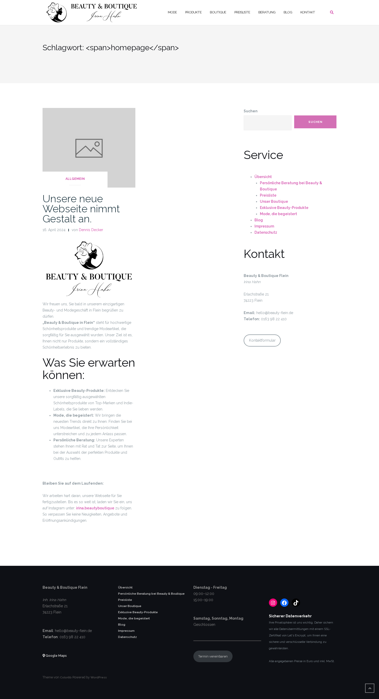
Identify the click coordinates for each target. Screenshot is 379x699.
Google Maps (56, 656)
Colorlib (66, 677)
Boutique (218, 12)
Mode (172, 12)
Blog (288, 12)
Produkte (193, 12)
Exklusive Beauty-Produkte (284, 208)
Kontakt (307, 12)
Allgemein (75, 179)
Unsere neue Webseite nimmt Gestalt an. (81, 208)
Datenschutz (265, 232)
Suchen (251, 111)
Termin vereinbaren (213, 656)
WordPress (98, 677)
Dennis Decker (91, 230)
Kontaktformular (262, 340)
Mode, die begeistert (278, 214)
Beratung (266, 12)
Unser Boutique (274, 201)
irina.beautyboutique (95, 508)
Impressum (264, 226)
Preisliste (242, 12)
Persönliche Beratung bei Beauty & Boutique (151, 593)
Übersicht (263, 177)
